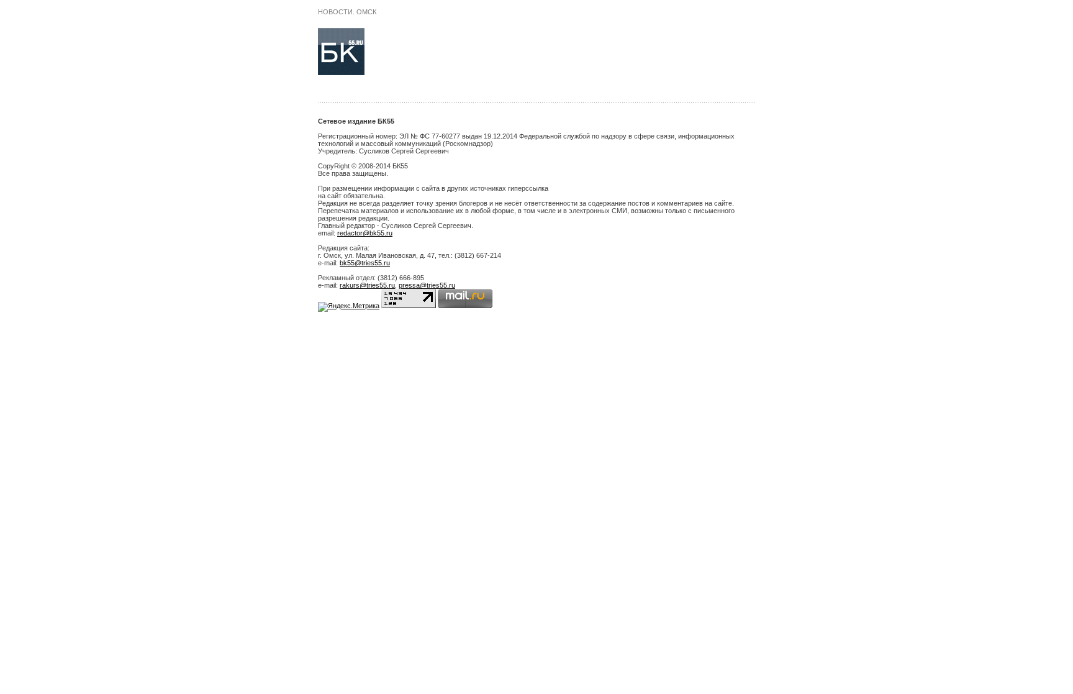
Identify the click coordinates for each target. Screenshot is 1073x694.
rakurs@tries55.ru (367, 285)
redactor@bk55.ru (364, 233)
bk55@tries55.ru (365, 263)
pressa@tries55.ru (427, 285)
